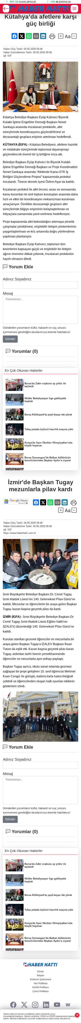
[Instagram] (35, 1005)
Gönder (10, 339)
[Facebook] (13, 1005)
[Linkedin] (46, 1005)
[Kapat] (77, 1015)
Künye (40, 971)
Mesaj (8, 293)
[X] (24, 1005)
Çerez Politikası (41, 991)
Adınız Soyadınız (17, 279)
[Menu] (74, 8)
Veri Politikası (40, 983)
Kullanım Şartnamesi (40, 979)
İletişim (40, 975)
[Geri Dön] (6, 8)
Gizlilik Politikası (40, 987)
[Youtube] (56, 1005)
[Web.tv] (67, 1005)
